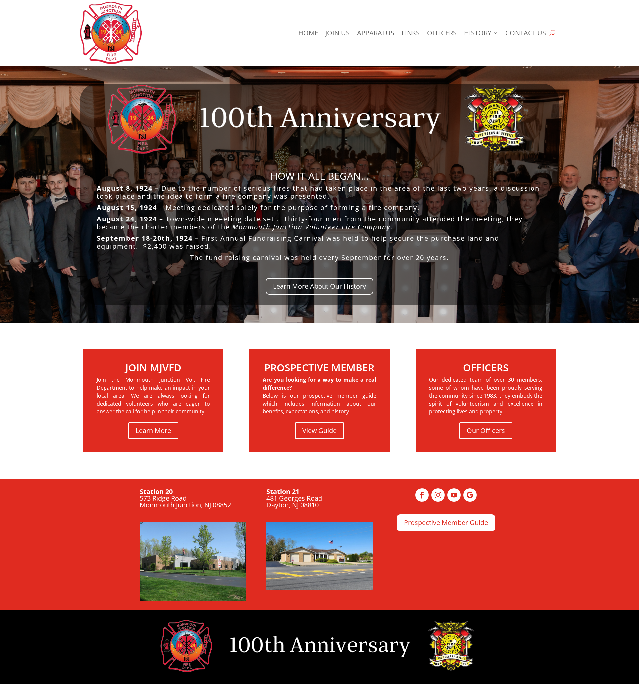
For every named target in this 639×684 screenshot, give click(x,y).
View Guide (319, 430)
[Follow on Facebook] (422, 495)
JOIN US (337, 32)
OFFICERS (442, 32)
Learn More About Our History (319, 286)
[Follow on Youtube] (454, 495)
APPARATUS (375, 32)
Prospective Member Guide (446, 522)
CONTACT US (525, 32)
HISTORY (477, 32)
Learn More (153, 430)
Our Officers (486, 430)
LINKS (411, 32)
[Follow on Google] (470, 495)
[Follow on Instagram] (438, 495)
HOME (308, 32)
